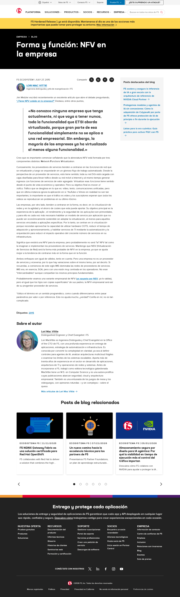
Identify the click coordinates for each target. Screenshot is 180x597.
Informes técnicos (56, 537)
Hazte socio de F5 (115, 541)
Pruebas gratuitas (26, 529)
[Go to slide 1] (74, 484)
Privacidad (64, 589)
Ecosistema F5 (79, 443)
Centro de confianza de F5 (149, 533)
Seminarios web (55, 549)
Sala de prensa (144, 559)
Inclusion (141, 542)
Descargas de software (88, 549)
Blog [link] (34, 36)
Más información (105, 25)
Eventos (141, 555)
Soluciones (23, 538)
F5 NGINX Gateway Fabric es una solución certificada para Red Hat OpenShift (38, 451)
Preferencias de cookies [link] (143, 589)
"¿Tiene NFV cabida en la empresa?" (35, 101)
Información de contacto (148, 529)
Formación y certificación (59, 553)
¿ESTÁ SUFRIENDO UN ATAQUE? (144, 2)
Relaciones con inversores (149, 546)
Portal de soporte (85, 533)
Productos (22, 533)
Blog (139, 550)
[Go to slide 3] (87, 484)
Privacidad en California (84, 589)
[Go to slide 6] (106, 484)
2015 (31, 313)
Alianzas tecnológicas (117, 537)
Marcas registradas (35, 589)
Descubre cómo (64, 518)
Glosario (51, 541)
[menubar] (90, 2)
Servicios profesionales (88, 538)
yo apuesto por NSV (87, 278)
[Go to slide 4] (93, 484)
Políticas (51, 589)
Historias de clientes (57, 545)
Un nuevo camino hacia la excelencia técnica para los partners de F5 (87, 451)
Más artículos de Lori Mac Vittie (57, 391)
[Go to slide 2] (80, 484)
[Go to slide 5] (99, 484)
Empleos (141, 538)
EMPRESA (21, 36)
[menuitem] (45, 2)
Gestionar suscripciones (88, 529)
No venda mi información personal (113, 589)
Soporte (100, 2)
